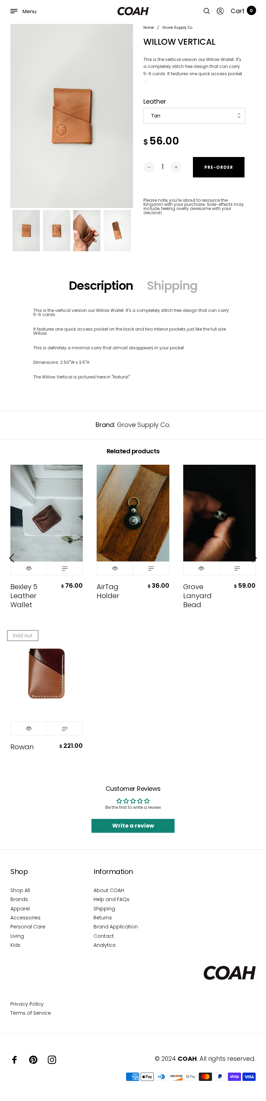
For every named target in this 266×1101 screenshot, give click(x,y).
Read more (64, 728)
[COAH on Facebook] (14, 1060)
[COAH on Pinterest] (33, 1060)
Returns (103, 917)
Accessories (25, 917)
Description (101, 285)
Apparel (20, 908)
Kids (15, 945)
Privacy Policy (27, 1003)
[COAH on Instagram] (52, 1060)
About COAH (109, 890)
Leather (154, 101)
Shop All (20, 890)
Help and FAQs (112, 899)
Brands (19, 899)
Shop (19, 871)
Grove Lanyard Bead (197, 595)
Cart (242, 11)
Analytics (105, 945)
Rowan (22, 746)
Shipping (172, 285)
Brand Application (116, 926)
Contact (104, 936)
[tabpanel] (71, 116)
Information (113, 871)
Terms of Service (30, 1013)
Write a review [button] (133, 826)
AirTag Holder (108, 591)
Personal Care (27, 926)
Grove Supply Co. (143, 424)
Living (17, 936)
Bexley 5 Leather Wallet (23, 595)
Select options (64, 568)
